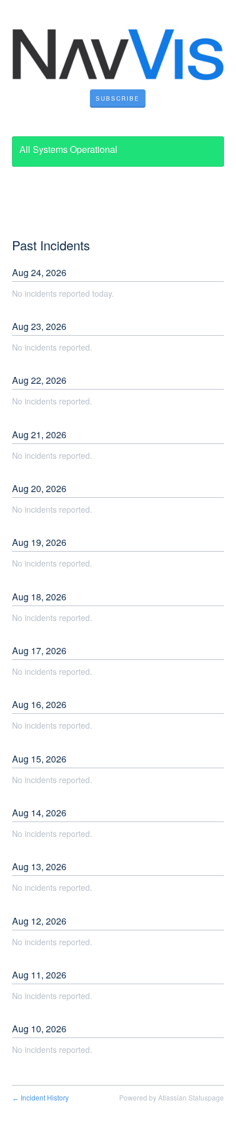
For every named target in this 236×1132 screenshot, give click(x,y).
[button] (117, 98)
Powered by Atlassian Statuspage (171, 1097)
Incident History (40, 1097)
